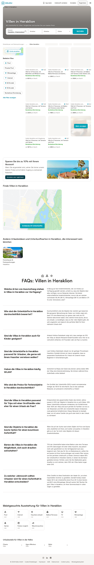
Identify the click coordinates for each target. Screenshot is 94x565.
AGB (48, 562)
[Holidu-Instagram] (43, 557)
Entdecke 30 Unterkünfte (32, 226)
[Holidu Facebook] (50, 557)
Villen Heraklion (34, 44)
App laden (48, 3)
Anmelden (73, 3)
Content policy (65, 562)
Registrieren (82, 3)
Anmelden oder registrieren (15, 177)
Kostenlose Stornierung (13, 93)
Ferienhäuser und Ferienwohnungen (13, 44)
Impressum (42, 562)
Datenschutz (55, 562)
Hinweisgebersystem (78, 562)
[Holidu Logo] (10, 3)
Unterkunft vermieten (61, 3)
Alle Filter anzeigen (9, 98)
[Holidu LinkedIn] (47, 557)
